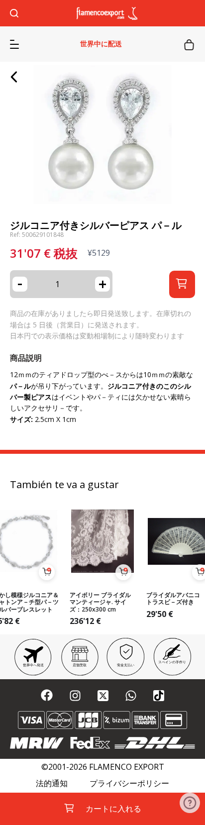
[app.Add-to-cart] (47, 572)
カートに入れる (113, 808)
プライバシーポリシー (129, 783)
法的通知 (52, 783)
